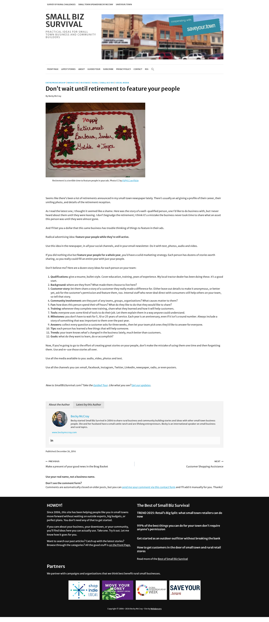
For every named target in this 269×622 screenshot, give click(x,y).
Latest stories (68, 69)
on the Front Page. (120, 545)
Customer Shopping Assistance (204, 464)
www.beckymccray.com (64, 432)
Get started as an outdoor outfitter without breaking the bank (178, 538)
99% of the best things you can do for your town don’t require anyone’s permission (178, 527)
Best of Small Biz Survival (173, 558)
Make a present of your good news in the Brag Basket (77, 464)
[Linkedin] (51, 440)
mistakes (85, 83)
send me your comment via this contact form (148, 487)
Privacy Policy (123, 69)
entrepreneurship (56, 83)
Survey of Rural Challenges (61, 4)
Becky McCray (54, 96)
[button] (153, 69)
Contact (138, 69)
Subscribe (108, 69)
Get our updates (140, 385)
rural (95, 83)
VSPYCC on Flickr (130, 180)
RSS (146, 69)
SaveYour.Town (124, 4)
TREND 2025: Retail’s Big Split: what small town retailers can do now (179, 514)
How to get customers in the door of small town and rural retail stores (179, 549)
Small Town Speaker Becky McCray (95, 4)
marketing (73, 83)
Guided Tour (93, 69)
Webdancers (156, 609)
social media (122, 83)
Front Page (52, 69)
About (81, 69)
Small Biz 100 (107, 83)
